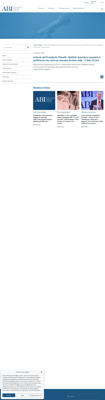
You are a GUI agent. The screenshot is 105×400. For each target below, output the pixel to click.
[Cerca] (68, 396)
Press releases (7, 60)
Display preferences (36, 395)
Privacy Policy (36, 390)
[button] (41, 372)
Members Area (93, 2)
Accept (9, 395)
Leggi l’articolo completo (41, 69)
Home (35, 45)
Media (40, 45)
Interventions (6, 68)
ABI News (5, 77)
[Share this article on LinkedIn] (101, 76)
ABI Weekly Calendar (9, 72)
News (4, 55)
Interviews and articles (10, 64)
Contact (86, 2)
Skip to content (8, 2)
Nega (22, 395)
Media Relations (7, 81)
